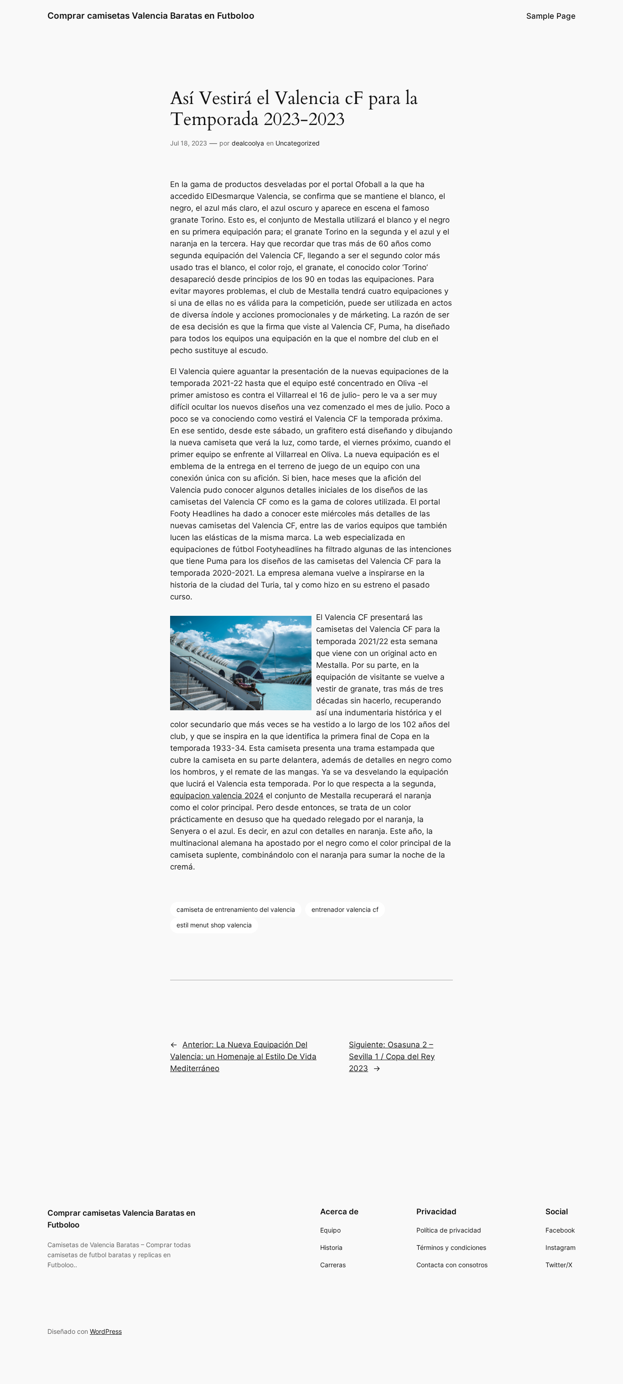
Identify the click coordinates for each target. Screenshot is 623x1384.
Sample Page (551, 16)
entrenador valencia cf (345, 909)
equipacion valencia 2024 (217, 795)
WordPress (106, 1331)
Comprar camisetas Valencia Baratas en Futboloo (150, 15)
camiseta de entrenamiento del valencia (236, 909)
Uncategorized (297, 143)
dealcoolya (248, 143)
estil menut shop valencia (214, 925)
